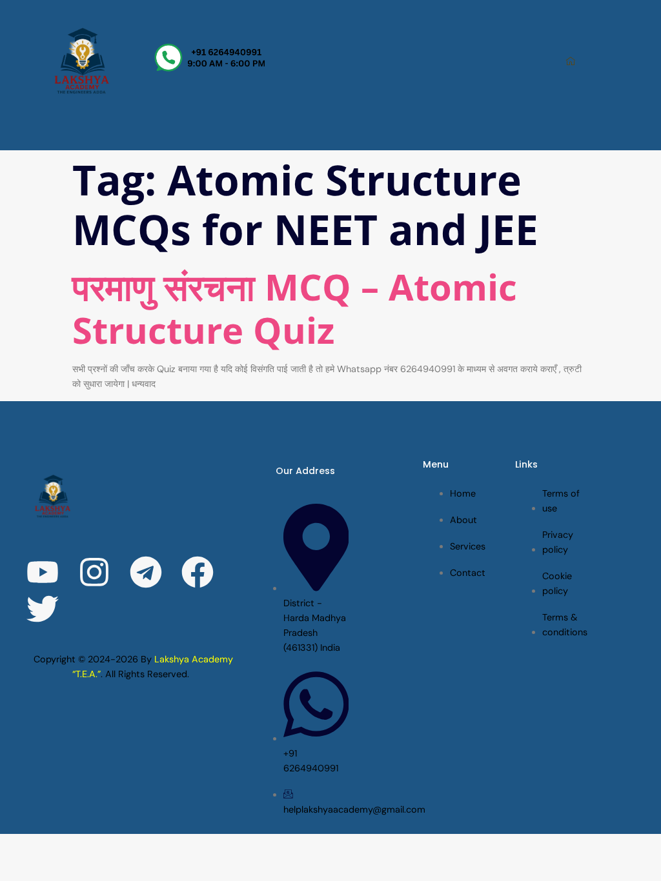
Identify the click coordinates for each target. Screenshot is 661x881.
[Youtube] (42, 572)
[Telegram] (146, 572)
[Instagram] (94, 572)
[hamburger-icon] (570, 62)
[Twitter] (42, 609)
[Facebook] (197, 572)
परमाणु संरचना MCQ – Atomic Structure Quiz (294, 308)
